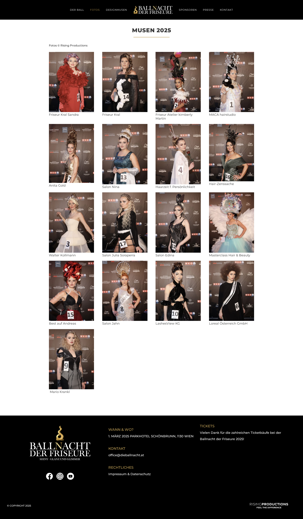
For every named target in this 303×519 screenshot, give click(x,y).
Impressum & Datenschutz (129, 474)
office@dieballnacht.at (126, 455)
